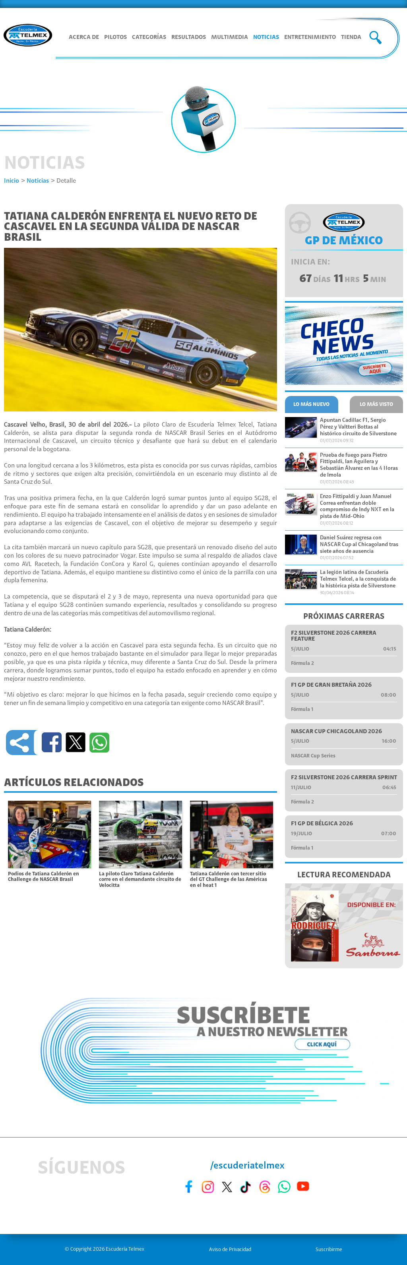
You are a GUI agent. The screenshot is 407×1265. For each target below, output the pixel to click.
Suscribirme (329, 1249)
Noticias (266, 38)
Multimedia (229, 38)
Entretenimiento (310, 38)
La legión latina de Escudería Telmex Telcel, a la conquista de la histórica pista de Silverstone (358, 579)
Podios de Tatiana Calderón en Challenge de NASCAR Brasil (43, 877)
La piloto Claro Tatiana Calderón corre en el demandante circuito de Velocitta (140, 879)
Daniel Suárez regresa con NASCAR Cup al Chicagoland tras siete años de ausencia (359, 544)
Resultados (188, 38)
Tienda (351, 38)
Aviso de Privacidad (230, 1249)
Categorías (149, 38)
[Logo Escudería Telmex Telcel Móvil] (28, 36)
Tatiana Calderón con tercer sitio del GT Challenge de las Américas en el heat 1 (228, 879)
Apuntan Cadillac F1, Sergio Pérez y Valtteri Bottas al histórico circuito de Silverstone (358, 427)
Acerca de (84, 38)
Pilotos (115, 38)
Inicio (11, 181)
